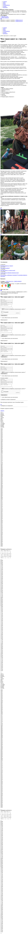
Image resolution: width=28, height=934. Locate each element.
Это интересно (6, 5)
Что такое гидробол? (5, 268)
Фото (4, 2)
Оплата (4, 6)
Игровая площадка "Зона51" (7, 265)
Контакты (5, 7)
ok (1, 404)
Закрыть (2, 410)
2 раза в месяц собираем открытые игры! (10, 272)
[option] (7, 221)
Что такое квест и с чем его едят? (8, 270)
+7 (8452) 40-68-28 (5, 17)
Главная (5, 1)
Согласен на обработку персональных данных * (15, 309)
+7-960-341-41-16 (4, 16)
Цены (4, 3)
